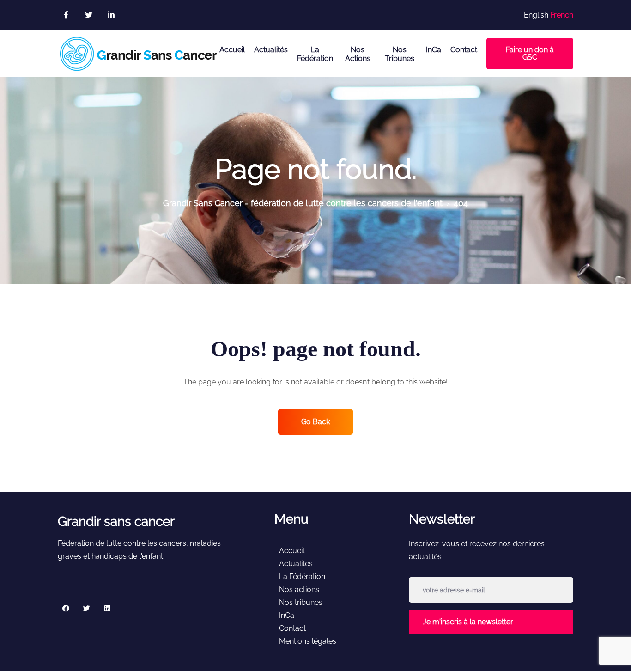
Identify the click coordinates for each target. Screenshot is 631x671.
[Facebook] (66, 608)
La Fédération (315, 54)
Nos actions (357, 54)
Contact (463, 49)
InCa (433, 49)
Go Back (315, 421)
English (536, 15)
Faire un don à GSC (530, 53)
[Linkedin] (107, 608)
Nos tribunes (399, 54)
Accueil (232, 49)
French (561, 15)
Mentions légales (307, 641)
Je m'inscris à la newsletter (468, 621)
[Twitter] (87, 608)
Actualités (271, 49)
